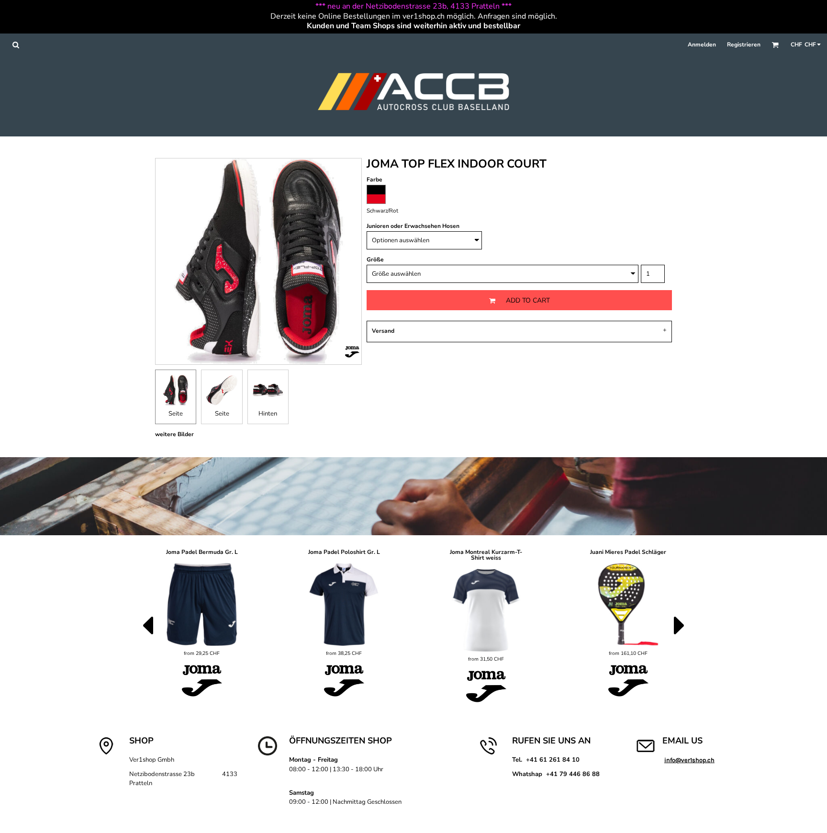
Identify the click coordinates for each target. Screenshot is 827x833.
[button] (15, 44)
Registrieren (743, 44)
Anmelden (702, 44)
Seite (175, 413)
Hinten (267, 413)
